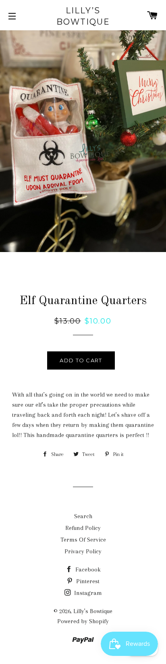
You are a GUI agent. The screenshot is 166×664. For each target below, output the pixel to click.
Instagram (87, 593)
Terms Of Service (83, 539)
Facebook (87, 569)
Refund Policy (83, 528)
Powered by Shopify (83, 621)
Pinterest (87, 581)
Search (83, 516)
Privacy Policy (83, 551)
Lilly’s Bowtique (83, 16)
